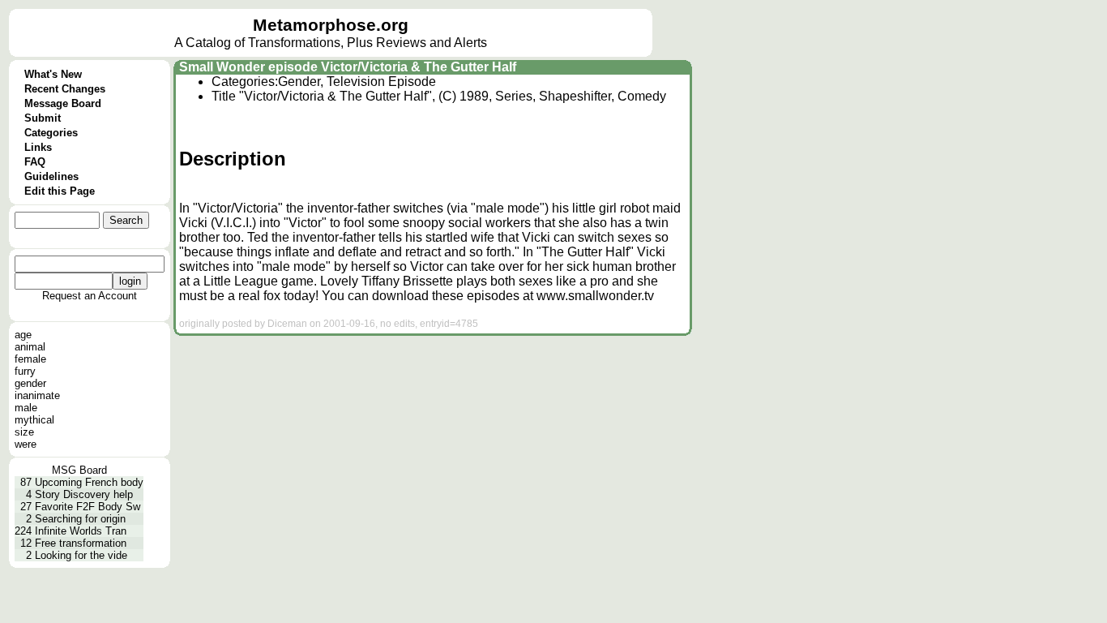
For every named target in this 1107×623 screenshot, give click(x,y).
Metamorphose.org (330, 25)
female (30, 359)
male (26, 408)
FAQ (34, 162)
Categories (51, 133)
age (23, 335)
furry (25, 371)
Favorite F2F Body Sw (87, 507)
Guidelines (51, 176)
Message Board (62, 103)
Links (38, 147)
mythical (34, 420)
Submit (42, 118)
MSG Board (79, 470)
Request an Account (89, 296)
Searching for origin (80, 519)
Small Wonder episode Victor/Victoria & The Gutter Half (347, 67)
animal (30, 347)
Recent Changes (64, 89)
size (24, 432)
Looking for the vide (81, 555)
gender (30, 383)
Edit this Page (59, 191)
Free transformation (80, 543)
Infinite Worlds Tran (80, 531)
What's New (53, 74)
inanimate (37, 395)
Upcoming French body (89, 482)
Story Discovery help (84, 494)
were (25, 444)
